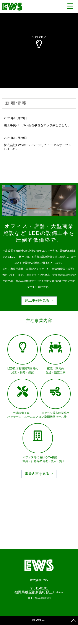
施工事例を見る (37, 300)
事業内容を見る (37, 473)
